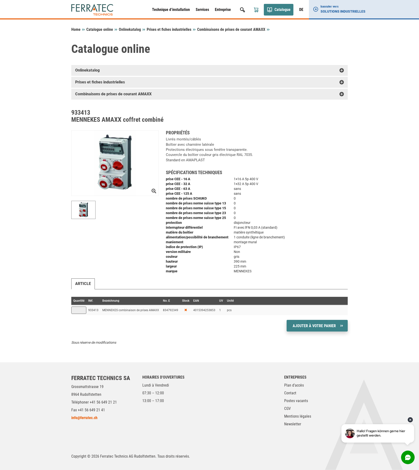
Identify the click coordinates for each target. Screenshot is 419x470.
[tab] (209, 70)
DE (301, 9)
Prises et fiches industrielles (169, 29)
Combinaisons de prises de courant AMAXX (231, 29)
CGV (287, 408)
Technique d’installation (171, 9)
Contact (290, 393)
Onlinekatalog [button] (87, 70)
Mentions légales (297, 416)
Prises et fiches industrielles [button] (100, 82)
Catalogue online (99, 29)
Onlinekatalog (130, 29)
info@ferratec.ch (84, 417)
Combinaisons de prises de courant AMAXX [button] (113, 94)
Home (76, 29)
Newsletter (292, 424)
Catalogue (282, 9)
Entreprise (223, 9)
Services (202, 9)
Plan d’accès (294, 385)
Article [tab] (83, 283)
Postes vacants (296, 400)
